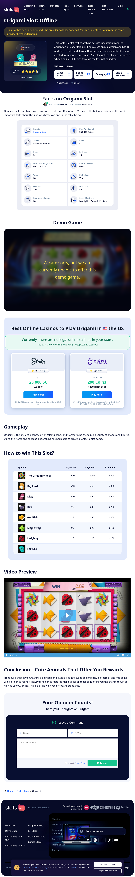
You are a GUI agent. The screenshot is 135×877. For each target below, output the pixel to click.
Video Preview (120, 74)
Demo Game (60, 74)
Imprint (56, 850)
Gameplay (101, 74)
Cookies (73, 867)
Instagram (95, 840)
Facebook (102, 840)
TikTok (109, 840)
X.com (88, 840)
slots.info (15, 807)
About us (56, 819)
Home (10, 791)
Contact (56, 839)
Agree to (76, 763)
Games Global (35, 841)
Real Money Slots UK (15, 845)
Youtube (116, 840)
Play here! (38, 394)
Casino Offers (79, 74)
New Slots (10, 825)
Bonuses (54, 5)
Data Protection (60, 824)
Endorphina (30, 33)
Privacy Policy (80, 763)
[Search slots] (128, 9)
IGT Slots (32, 830)
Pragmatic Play (35, 825)
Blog (120, 5)
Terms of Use (58, 844)
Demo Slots (11, 830)
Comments (62, 83)
